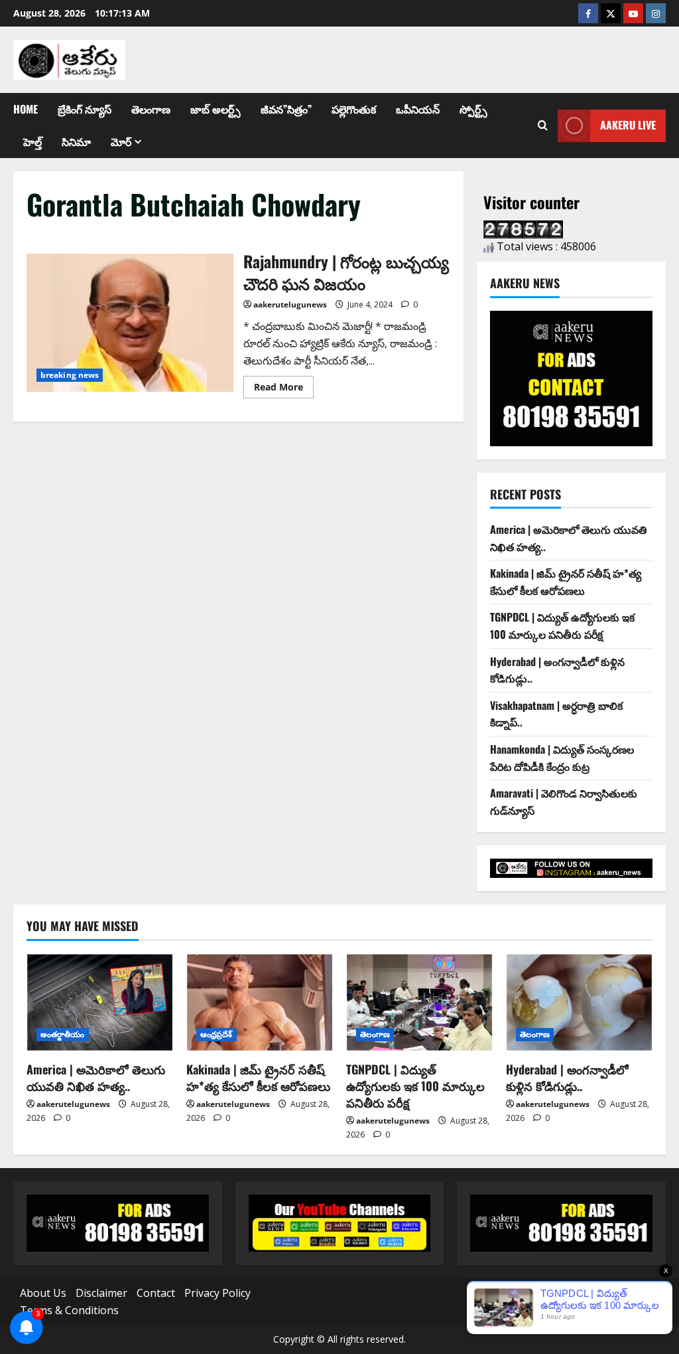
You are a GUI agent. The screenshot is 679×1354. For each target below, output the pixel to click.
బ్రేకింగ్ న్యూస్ (84, 109)
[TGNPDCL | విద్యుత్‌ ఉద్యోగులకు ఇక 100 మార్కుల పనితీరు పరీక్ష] (419, 1002)
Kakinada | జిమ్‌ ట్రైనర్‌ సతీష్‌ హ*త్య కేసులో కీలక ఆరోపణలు (565, 581)
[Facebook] (588, 13)
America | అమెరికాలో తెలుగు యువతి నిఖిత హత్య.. (96, 1077)
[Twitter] (611, 13)
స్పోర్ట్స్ (473, 109)
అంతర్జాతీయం (62, 1034)
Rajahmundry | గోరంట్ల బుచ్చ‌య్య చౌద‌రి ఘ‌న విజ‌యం (130, 323)
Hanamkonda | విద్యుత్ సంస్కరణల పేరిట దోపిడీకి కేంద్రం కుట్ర (562, 757)
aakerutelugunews (290, 304)
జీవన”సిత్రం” (286, 109)
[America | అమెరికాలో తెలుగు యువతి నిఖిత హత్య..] (100, 1002)
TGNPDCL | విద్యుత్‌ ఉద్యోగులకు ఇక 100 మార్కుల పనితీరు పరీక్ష (562, 625)
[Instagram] (656, 13)
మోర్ (121, 141)
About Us (43, 1293)
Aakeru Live (628, 125)
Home (25, 109)
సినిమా (76, 141)
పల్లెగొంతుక (354, 109)
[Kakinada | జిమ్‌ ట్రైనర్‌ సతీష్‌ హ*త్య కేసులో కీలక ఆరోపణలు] (259, 1002)
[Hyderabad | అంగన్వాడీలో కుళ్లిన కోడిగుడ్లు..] (579, 1002)
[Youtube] (633, 13)
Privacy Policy (217, 1293)
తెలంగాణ (150, 109)
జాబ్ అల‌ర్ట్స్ (215, 109)
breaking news (69, 375)
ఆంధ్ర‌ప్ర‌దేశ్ (216, 1034)
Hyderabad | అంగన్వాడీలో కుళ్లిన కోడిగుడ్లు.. (567, 1077)
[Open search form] (543, 125)
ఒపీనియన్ (418, 109)
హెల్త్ (32, 141)
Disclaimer (101, 1293)
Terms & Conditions (69, 1310)
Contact (156, 1293)
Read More (284, 384)
